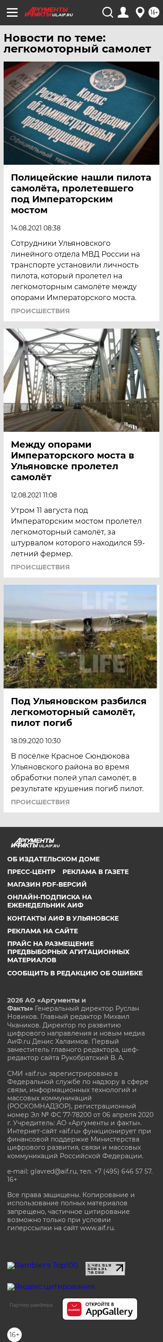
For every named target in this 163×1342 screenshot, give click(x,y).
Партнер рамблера (31, 1305)
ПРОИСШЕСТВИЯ (40, 311)
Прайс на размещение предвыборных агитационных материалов (68, 952)
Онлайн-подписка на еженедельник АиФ (49, 901)
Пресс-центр (31, 872)
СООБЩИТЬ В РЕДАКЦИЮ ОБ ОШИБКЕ (75, 973)
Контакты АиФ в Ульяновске (63, 918)
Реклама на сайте (42, 931)
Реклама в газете (95, 872)
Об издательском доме (53, 859)
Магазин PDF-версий (47, 884)
